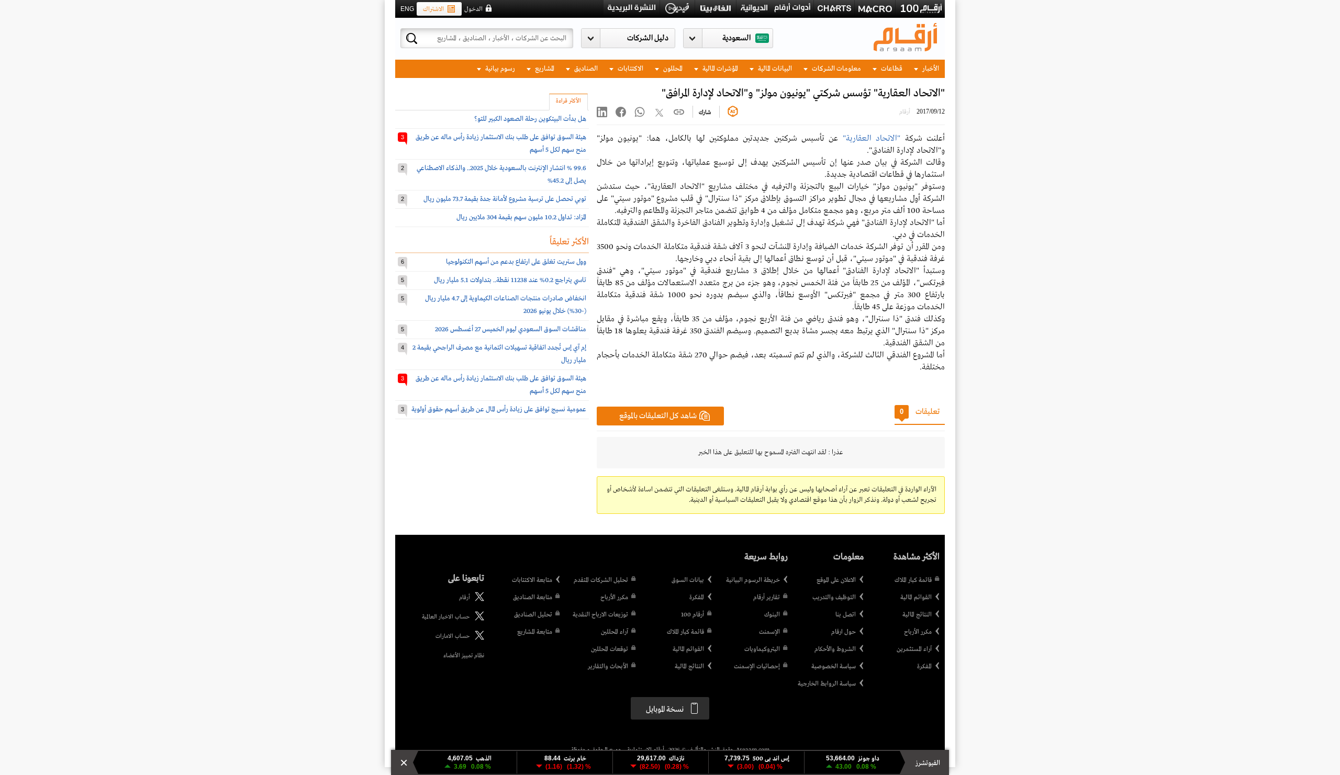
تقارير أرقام (766, 597)
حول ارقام (843, 632)
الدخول (473, 9)
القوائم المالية (916, 597)
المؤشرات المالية (719, 68)
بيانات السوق (688, 580)
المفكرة (924, 666)
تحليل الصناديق (533, 615)
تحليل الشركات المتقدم (601, 580)
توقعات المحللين (609, 649)
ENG (407, 9)
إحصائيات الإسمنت (757, 666)
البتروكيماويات (762, 649)
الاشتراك (433, 9)
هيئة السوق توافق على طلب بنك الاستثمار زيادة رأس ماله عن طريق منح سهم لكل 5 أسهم (501, 143)
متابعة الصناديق (532, 597)
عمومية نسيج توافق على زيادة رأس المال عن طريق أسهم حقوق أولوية (498, 409)
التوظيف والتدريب (834, 597)
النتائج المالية (917, 615)
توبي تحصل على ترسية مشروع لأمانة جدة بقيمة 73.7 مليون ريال (504, 199)
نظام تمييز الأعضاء (463, 655)
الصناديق (585, 68)
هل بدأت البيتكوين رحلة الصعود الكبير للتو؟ (530, 119)
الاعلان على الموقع (836, 580)
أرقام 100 (692, 615)
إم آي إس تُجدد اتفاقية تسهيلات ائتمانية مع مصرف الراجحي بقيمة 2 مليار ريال (499, 354)
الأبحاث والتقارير (608, 666)
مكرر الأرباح (918, 632)
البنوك (772, 615)
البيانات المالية (774, 68)
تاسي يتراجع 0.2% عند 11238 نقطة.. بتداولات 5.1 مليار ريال (510, 280)
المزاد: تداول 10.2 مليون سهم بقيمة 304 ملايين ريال (521, 217)
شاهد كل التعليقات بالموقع (658, 416)
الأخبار (930, 68)
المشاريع (543, 68)
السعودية (736, 38)
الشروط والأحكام (835, 649)
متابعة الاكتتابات (532, 580)
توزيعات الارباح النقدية (600, 615)
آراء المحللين (614, 632)
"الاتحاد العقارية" (871, 138)
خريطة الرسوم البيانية (753, 580)
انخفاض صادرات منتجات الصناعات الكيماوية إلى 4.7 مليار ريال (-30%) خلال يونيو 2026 (505, 305)
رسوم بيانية (499, 68)
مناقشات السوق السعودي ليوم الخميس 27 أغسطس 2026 (510, 329)
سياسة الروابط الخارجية (827, 684)
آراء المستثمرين (914, 649)
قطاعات (890, 68)
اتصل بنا (845, 615)
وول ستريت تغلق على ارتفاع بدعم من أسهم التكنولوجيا (516, 261)
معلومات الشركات (835, 68)
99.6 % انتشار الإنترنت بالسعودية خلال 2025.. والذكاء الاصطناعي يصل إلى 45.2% (501, 174)
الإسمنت (769, 632)
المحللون (672, 68)
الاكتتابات (629, 68)
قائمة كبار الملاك (913, 580)
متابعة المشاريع (534, 632)
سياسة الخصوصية (833, 666)
